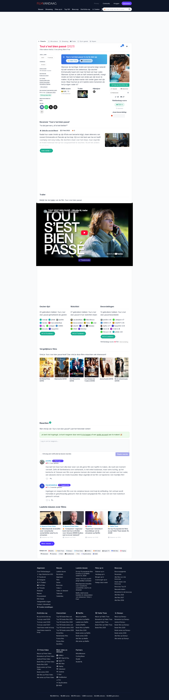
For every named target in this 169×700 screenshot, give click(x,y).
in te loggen (86, 435)
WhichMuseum (80, 653)
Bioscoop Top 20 (120, 586)
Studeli (78, 659)
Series (58, 582)
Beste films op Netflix (82, 627)
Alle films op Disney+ (121, 636)
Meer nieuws (46, 543)
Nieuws (39, 593)
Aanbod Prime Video (43, 659)
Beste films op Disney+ (122, 625)
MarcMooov (89, 320)
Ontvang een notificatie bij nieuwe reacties (56, 454)
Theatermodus (85, 260)
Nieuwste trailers (120, 589)
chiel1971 (118, 323)
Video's (58, 588)
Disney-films (60, 641)
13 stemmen (119, 108)
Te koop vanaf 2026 (43, 622)
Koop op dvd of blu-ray (120, 85)
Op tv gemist (83, 41)
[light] (102, 9)
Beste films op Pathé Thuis (103, 625)
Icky (43, 326)
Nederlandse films (62, 636)
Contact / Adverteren (44, 604)
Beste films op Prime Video (45, 662)
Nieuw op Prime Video (44, 653)
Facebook (42, 577)
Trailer (74, 41)
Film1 (61, 554)
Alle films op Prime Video (45, 675)
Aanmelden (126, 3)
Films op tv (99, 568)
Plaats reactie (122, 454)
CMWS (60, 326)
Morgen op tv (99, 577)
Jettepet (51, 326)
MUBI (96, 554)
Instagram (42, 580)
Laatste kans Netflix (82, 622)
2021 (42, 57)
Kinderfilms (59, 633)
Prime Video (79, 551)
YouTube (42, 585)
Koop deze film (46, 95)
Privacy (96, 3)
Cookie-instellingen (46, 607)
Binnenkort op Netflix (82, 619)
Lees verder (45, 150)
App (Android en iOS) (46, 574)
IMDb (41, 100)
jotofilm (61, 320)
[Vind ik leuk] (47, 478)
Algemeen (59, 577)
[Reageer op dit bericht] (50, 478)
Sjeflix (106, 326)
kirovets (44, 329)
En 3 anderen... (109, 336)
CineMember (87, 60)
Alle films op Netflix (82, 638)
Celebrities (59, 596)
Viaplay (124, 551)
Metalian (91, 326)
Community (106, 3)
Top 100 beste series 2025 (65, 627)
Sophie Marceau (45, 80)
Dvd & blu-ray (42, 613)
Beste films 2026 (81, 630)
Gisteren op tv (99, 571)
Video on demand (62, 590)
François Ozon (44, 75)
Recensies (59, 574)
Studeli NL (79, 662)
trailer (52, 200)
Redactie (40, 590)
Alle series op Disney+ (122, 638)
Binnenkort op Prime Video (45, 656)
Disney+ (69, 551)
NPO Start (97, 551)
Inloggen (116, 3)
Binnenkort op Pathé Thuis (103, 619)
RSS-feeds (40, 599)
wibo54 (75, 326)
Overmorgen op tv (101, 580)
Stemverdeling (124, 342)
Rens (87, 323)
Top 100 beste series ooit (64, 625)
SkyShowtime (87, 554)
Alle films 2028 (119, 600)
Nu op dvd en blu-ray (44, 616)
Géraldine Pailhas (45, 84)
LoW (82, 326)
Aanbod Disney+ (120, 622)
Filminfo (43, 41)
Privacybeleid (41, 596)
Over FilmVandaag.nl (43, 571)
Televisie (59, 593)
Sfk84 (74, 329)
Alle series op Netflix (82, 641)
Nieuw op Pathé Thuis (102, 616)
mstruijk (43, 320)
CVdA (115, 329)
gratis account (102, 435)
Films (57, 580)
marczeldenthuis (55, 323)
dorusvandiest (77, 323)
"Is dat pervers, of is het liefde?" (54, 126)
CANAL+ (88, 551)
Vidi (106, 329)
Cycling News (80, 656)
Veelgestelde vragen (44, 601)
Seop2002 (53, 329)
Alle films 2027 (119, 597)
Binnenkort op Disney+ (122, 619)
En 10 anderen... (48, 333)
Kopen (93, 41)
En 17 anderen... (79, 333)
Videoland (45, 554)
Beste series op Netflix (83, 633)
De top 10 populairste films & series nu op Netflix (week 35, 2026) (84, 573)
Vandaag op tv (100, 574)
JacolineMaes (78, 320)
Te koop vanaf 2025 (43, 619)
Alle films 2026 (119, 595)
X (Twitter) (42, 582)
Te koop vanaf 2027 (43, 625)
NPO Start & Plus (63, 658)
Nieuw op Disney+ (120, 616)
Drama (43, 64)
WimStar (82, 329)
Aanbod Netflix (80, 625)
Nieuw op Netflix (81, 616)
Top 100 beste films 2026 (64, 622)
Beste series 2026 (82, 636)
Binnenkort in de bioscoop (123, 592)
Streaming (64, 41)
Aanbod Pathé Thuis (101, 622)
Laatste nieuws (61, 571)
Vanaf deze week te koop (45, 627)
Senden (43, 323)
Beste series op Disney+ (122, 630)
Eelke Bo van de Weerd (50, 130)
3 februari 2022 (51, 92)
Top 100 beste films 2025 (64, 619)
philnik (52, 320)
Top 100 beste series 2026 (65, 630)
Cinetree (54, 554)
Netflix (52, 551)
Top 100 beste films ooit (64, 616)
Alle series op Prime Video (45, 677)
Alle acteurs (54, 41)
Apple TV (106, 551)
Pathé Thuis (73, 60)
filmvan (106, 332)
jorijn (94, 323)
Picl (78, 554)
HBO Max (115, 551)
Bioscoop (59, 585)
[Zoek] (130, 9)
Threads (42, 588)
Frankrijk (50, 57)
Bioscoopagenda (120, 571)
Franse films (60, 638)
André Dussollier (45, 82)
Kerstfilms (59, 644)
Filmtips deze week (101, 582)
